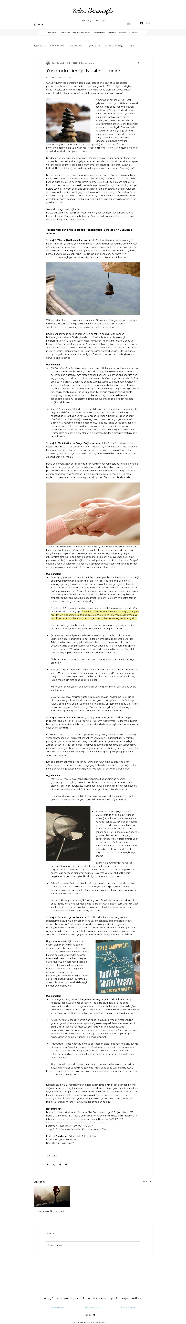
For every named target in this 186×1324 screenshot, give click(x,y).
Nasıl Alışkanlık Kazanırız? (50, 1211)
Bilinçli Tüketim (57, 45)
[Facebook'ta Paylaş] (47, 1164)
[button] (128, 23)
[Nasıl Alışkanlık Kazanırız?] (52, 1196)
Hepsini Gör (147, 1181)
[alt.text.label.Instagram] (35, 24)
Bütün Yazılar (39, 45)
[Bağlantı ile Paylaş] (66, 1164)
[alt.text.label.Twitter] (42, 24)
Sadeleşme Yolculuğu (114, 45)
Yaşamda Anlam (76, 45)
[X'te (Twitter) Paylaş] (53, 1164)
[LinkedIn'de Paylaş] (60, 1164)
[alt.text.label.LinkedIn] (38, 24)
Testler (131, 45)
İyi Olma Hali (94, 45)
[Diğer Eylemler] (138, 63)
